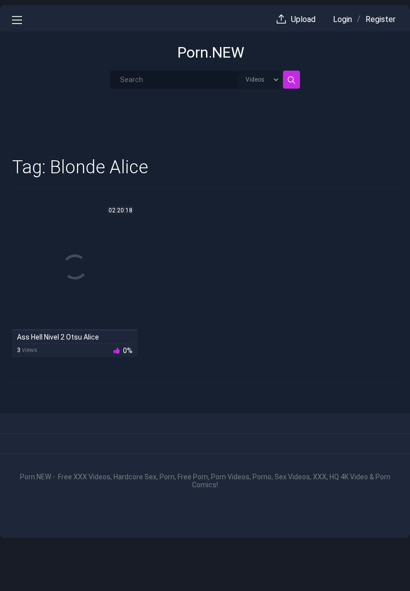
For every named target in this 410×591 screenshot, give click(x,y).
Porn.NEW (211, 52)
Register (381, 19)
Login (342, 19)
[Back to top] (379, 562)
